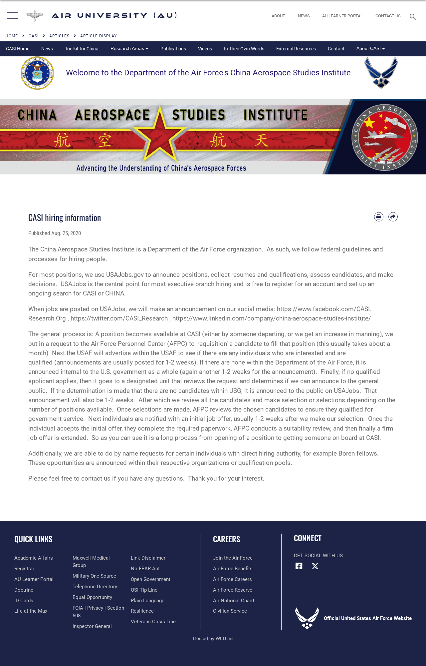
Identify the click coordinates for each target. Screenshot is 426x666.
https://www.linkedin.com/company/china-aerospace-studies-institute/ (271, 318)
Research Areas (127, 48)
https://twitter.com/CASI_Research (119, 318)
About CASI (369, 48)
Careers (226, 539)
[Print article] (378, 216)
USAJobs (73, 284)
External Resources (296, 48)
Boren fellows (357, 453)
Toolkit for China (82, 48)
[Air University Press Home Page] (213, 136)
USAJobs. (347, 391)
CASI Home (17, 48)
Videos (205, 48)
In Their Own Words (244, 48)
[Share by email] (393, 216)
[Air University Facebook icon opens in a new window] (299, 566)
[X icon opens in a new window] (315, 566)
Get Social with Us (318, 556)
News (47, 48)
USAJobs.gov (125, 274)
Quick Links (33, 539)
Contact (336, 48)
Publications (173, 48)
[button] (11, 16)
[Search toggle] (414, 16)
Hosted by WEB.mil (213, 638)
